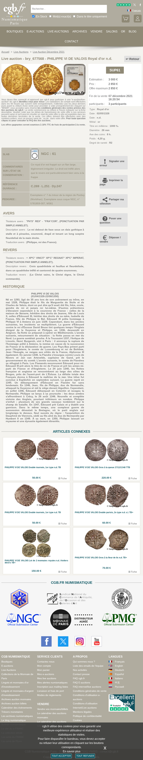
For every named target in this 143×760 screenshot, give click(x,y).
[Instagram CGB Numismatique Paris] (80, 641)
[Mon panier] (126, 21)
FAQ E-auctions (81, 682)
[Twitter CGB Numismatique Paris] (63, 641)
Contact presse (81, 674)
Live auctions (58, 31)
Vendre (97, 31)
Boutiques (15, 31)
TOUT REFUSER (85, 756)
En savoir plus (71, 751)
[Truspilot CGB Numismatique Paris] (124, 5)
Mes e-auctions (45, 674)
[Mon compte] (138, 21)
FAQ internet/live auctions (87, 686)
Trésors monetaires (12, 711)
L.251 (46, 186)
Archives (79, 31)
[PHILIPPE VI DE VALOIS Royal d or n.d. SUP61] (43, 94)
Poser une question (110, 220)
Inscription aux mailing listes (52, 686)
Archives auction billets (14, 703)
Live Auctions (8, 670)
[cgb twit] (134, 5)
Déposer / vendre (110, 239)
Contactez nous (45, 661)
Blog (132, 31)
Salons (112, 31)
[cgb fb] (139, 5)
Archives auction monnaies (16, 699)
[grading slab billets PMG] (119, 620)
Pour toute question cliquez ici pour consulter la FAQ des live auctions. (43, 119)
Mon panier (43, 670)
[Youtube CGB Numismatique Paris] (96, 641)
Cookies (77, 720)
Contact (71, 41)
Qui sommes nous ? (84, 661)
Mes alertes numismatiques (52, 682)
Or (123, 31)
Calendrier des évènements (16, 707)
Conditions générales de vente (90, 691)
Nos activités (80, 670)
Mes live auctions (46, 678)
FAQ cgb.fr (79, 678)
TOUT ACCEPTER (61, 756)
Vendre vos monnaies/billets (52, 709)
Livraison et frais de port (50, 691)
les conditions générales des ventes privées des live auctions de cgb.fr (43, 109)
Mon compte (44, 665)
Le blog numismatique (13, 720)
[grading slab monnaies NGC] (23, 619)
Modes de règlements (49, 695)
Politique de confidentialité (87, 716)
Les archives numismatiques (17, 716)
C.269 (35, 186)
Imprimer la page (111, 182)
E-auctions (35, 31)
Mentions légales (82, 711)
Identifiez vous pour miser (32, 101)
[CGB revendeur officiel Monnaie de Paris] (71, 620)
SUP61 (115, 70)
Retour (134, 59)
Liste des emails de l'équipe (88, 665)
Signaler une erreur (112, 163)
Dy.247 (57, 186)
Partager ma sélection (112, 201)
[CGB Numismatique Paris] (14, 25)
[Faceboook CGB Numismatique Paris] (46, 641)
